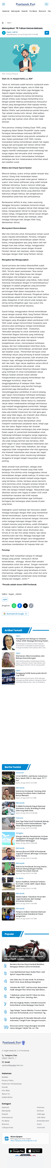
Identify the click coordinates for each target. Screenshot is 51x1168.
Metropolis (20, 788)
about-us (6, 1094)
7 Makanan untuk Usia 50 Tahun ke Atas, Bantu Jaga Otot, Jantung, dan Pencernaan (27, 997)
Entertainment (43, 1121)
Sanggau (19, 833)
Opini (9, 23)
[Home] (3, 23)
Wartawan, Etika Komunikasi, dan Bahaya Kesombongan (30, 657)
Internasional (7, 1117)
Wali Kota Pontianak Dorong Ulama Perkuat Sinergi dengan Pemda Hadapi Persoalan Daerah (31, 868)
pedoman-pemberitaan (12, 1084)
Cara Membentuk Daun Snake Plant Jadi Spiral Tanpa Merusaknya (27, 973)
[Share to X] (25, 605)
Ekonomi (5, 1124)
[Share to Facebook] (19, 605)
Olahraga (41, 1114)
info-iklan (6, 1090)
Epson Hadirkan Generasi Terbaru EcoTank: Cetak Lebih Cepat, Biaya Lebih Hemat (31, 883)
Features (19, 818)
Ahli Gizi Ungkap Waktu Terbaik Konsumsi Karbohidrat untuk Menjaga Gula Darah (28, 1004)
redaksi (5, 1077)
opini (5, 599)
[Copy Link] (31, 605)
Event (39, 1124)
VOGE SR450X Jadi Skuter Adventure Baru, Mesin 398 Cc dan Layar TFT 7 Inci (31, 778)
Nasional (5, 1107)
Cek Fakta (41, 1117)
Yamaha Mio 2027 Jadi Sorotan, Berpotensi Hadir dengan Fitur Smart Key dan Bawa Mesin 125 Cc (28, 989)
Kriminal (40, 1111)
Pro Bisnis (19, 878)
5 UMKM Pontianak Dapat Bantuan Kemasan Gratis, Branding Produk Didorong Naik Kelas (30, 808)
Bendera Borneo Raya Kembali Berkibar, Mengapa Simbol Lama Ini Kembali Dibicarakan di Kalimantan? (27, 966)
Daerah (5, 1114)
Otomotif (20, 773)
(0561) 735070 (8, 1058)
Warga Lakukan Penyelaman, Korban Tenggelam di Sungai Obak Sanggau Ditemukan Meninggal (32, 838)
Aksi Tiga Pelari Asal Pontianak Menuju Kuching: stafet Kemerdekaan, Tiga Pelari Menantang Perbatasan (32, 823)
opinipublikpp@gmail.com (12, 1065)
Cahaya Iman (7, 1127)
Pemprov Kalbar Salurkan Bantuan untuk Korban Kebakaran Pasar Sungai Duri (31, 914)
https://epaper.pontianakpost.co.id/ (23, 1141)
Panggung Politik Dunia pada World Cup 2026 (31, 674)
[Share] (47, 33)
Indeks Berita (7, 1097)
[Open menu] (3, 4)
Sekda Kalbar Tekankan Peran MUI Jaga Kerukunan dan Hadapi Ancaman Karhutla (31, 899)
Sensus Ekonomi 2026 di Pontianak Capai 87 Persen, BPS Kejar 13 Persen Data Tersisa (31, 853)
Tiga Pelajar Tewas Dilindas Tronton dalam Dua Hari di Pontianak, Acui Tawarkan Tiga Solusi (28, 1012)
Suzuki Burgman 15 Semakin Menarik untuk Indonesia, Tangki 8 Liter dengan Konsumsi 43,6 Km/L (28, 1020)
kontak (5, 1087)
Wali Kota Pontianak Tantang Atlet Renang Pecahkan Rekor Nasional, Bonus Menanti (31, 793)
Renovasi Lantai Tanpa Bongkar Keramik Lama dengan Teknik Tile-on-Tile (27, 1027)
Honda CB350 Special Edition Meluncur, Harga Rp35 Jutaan (24, 957)
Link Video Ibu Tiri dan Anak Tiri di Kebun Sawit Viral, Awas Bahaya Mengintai (27, 981)
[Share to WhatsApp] (14, 605)
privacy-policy (8, 1080)
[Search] (46, 4)
